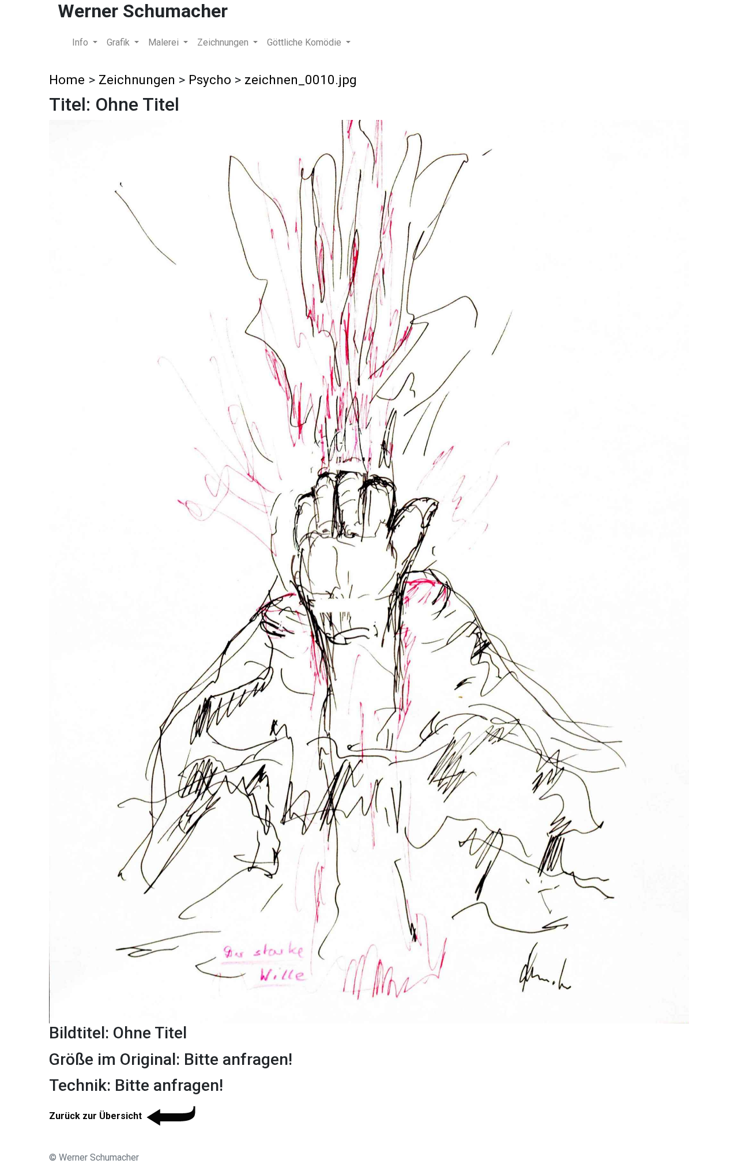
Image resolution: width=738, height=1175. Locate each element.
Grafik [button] (119, 42)
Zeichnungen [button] (224, 42)
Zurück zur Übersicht (95, 1115)
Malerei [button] (164, 42)
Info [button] (81, 42)
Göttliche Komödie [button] (305, 42)
